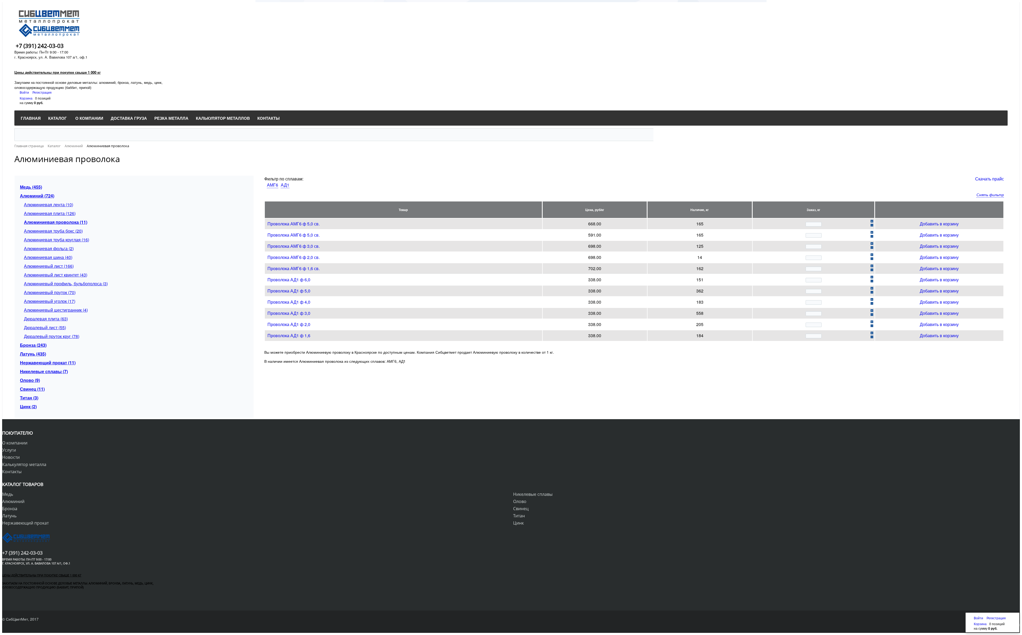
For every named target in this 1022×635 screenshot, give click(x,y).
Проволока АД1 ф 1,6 (288, 335)
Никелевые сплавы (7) (44, 371)
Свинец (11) (32, 389)
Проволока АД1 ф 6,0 (288, 280)
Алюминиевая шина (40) (48, 257)
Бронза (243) (33, 345)
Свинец (521, 509)
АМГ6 (272, 185)
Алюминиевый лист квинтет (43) (55, 275)
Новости (11, 457)
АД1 (285, 185)
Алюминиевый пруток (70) (50, 292)
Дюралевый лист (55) (45, 327)
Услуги (9, 450)
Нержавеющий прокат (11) (48, 363)
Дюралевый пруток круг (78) (51, 336)
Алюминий (13, 501)
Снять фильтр (990, 194)
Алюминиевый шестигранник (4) (56, 310)
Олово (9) (30, 380)
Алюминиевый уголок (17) (49, 301)
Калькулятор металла (24, 464)
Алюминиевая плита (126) (50, 213)
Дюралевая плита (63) (46, 319)
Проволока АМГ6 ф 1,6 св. (293, 268)
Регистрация (42, 92)
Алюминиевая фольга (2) (49, 248)
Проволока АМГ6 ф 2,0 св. (293, 257)
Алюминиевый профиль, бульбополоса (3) (66, 284)
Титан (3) (29, 398)
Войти (25, 92)
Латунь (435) (33, 354)
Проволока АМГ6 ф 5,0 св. (293, 224)
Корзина (26, 98)
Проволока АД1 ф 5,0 (288, 291)
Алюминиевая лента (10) (48, 204)
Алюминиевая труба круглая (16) (56, 240)
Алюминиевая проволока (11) (55, 222)
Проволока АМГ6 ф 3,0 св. (293, 246)
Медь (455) (31, 187)
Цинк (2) (28, 406)
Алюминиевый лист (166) (49, 266)
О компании (14, 443)
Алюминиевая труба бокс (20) (53, 231)
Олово (519, 501)
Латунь (9, 516)
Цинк (518, 523)
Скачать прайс (989, 179)
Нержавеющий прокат (25, 523)
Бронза (9, 509)
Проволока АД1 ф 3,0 (288, 313)
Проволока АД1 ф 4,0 (288, 302)
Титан (519, 516)
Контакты (12, 472)
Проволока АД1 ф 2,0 (288, 324)
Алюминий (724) (37, 196)
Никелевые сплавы (533, 494)
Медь (7, 494)
